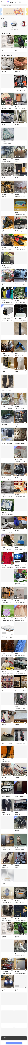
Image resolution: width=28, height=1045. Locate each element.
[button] (12, 48)
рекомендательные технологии (11, 1039)
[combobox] (14, 5)
